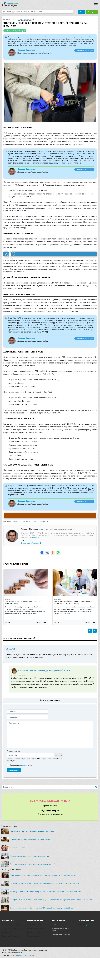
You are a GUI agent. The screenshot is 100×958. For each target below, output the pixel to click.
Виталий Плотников (26, 50)
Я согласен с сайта (21, 765)
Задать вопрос (14, 770)
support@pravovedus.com (24, 955)
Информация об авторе (30, 543)
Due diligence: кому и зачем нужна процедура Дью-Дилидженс (23, 602)
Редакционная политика (61, 934)
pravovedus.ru (33, 537)
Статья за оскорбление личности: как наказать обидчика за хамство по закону (73, 602)
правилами (23, 765)
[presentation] (90, 631)
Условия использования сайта (60, 929)
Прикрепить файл (13, 751)
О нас (54, 925)
